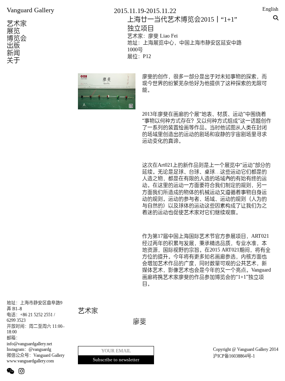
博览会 (17, 38)
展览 (13, 31)
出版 (13, 45)
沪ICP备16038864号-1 (234, 356)
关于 (13, 60)
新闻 (13, 53)
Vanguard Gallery (30, 10)
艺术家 (17, 23)
